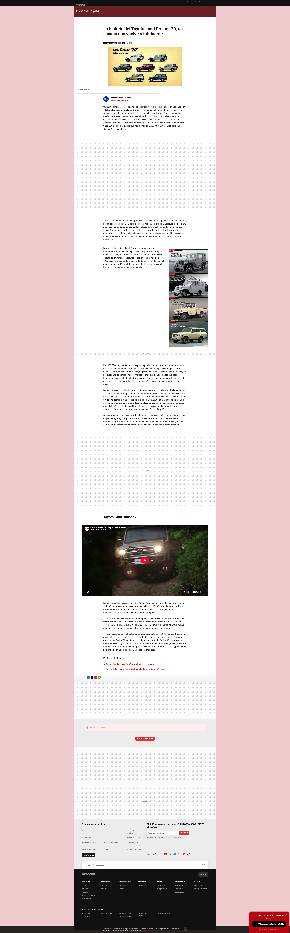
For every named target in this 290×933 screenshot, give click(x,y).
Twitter (123, 43)
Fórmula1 (85, 831)
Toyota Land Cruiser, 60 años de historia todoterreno (131, 664)
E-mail (130, 43)
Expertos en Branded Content (120, 101)
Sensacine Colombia (126, 916)
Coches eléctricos (111, 831)
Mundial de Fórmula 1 (134, 849)
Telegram (174, 854)
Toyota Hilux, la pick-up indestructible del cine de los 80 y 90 (135, 669)
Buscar (204, 865)
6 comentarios (111, 43)
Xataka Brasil (86, 916)
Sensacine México (125, 913)
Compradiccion (180, 892)
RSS (179, 854)
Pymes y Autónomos (200, 889)
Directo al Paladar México (143, 914)
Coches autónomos (89, 849)
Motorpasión (161, 885)
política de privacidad (174, 838)
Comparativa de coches (132, 843)
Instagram (170, 854)
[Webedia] (89, 873)
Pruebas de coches (133, 838)
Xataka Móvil (86, 889)
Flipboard (127, 43)
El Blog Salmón (198, 885)
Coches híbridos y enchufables (132, 832)
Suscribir (184, 833)
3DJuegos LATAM (106, 913)
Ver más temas (88, 855)
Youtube (165, 854)
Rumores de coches (89, 842)
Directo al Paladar (143, 885)
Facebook (119, 43)
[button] (120, 97)
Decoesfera (179, 889)
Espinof (121, 889)
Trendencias (179, 885)
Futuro (106, 849)
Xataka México (87, 913)
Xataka (84, 885)
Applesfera (85, 892)
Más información (147, 930)
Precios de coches (111, 842)
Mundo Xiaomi (86, 898)
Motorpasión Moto (162, 889)
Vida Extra (104, 889)
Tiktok (188, 854)
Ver (146, 739)
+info (212, 3)
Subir (202, 874)
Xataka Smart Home (88, 895)
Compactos (86, 838)
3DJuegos (104, 885)
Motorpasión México (163, 913)
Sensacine (122, 885)
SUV (105, 838)
